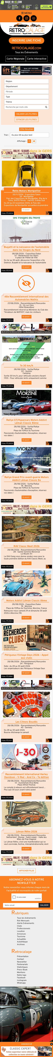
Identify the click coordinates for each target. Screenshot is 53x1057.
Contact (20, 959)
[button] (26, 173)
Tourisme (21, 936)
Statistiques (22, 967)
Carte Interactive (36, 59)
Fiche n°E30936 (7, 386)
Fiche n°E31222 (7, 567)
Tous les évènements (26, 918)
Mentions (21, 972)
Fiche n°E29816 (7, 621)
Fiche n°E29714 (7, 320)
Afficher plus (26, 870)
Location (21, 931)
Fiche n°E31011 (7, 740)
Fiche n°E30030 (7, 443)
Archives (21, 944)
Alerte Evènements (25, 923)
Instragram (22, 980)
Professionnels (23, 928)
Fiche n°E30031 (7, 501)
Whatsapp (21, 983)
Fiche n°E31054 (7, 798)
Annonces (21, 934)
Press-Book (22, 969)
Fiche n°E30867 (7, 676)
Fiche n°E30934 (7, 213)
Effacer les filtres (26, 119)
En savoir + (26, 210)
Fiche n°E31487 (7, 852)
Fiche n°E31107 (7, 270)
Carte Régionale (15, 59)
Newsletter (22, 961)
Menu (28, 13)
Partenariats (22, 964)
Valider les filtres (26, 114)
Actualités (21, 939)
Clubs (19, 926)
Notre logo (21, 975)
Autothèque (22, 941)
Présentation (22, 956)
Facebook (21, 977)
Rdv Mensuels (23, 920)
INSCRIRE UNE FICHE (26, 40)
